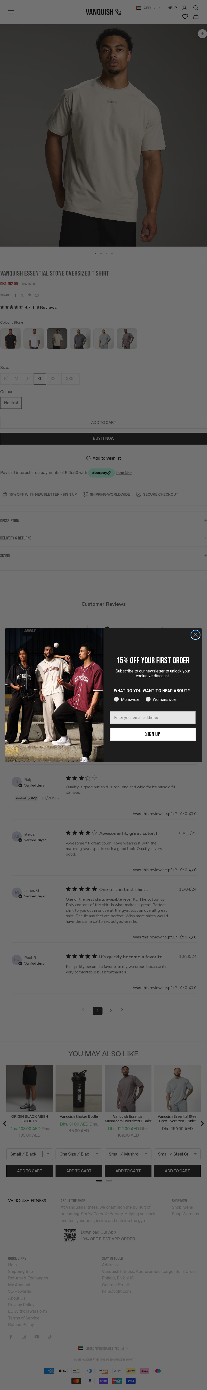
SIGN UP (152, 734)
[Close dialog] (195, 634)
